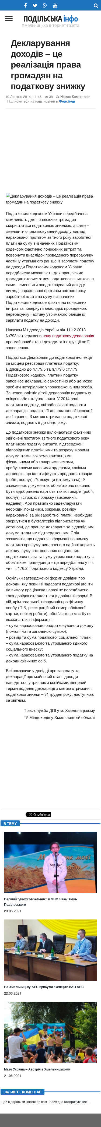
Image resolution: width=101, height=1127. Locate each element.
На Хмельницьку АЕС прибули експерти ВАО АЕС (44, 986)
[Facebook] (25, 5)
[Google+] (45, 5)
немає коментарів (75, 96)
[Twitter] (35, 5)
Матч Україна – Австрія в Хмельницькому (37, 1069)
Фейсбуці (67, 101)
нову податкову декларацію (68, 335)
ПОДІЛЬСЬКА (50, 19)
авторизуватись (76, 1102)
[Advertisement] (50, 151)
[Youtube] (55, 5)
